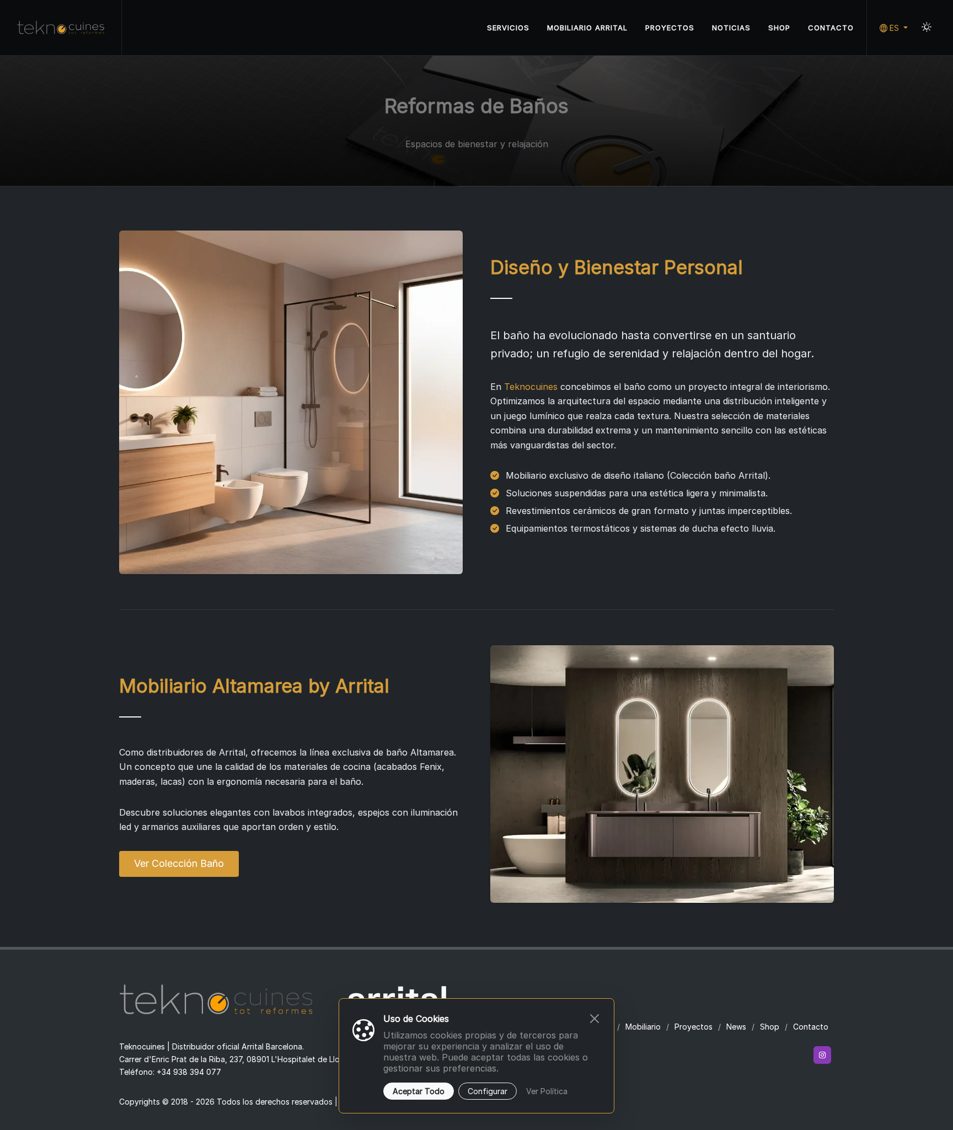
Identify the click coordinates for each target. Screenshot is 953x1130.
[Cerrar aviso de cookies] (595, 1018)
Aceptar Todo (419, 1091)
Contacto (810, 1026)
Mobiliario (643, 1026)
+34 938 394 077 (189, 1072)
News (736, 1026)
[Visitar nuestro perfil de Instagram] (822, 1055)
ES (894, 28)
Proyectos (693, 1026)
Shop (769, 1026)
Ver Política (546, 1091)
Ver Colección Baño (179, 863)
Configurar (487, 1091)
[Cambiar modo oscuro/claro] (926, 27)
